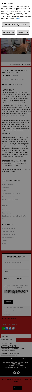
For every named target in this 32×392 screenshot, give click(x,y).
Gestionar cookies (23, 32)
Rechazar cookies (8, 32)
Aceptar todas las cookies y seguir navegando (16, 25)
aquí (18, 18)
